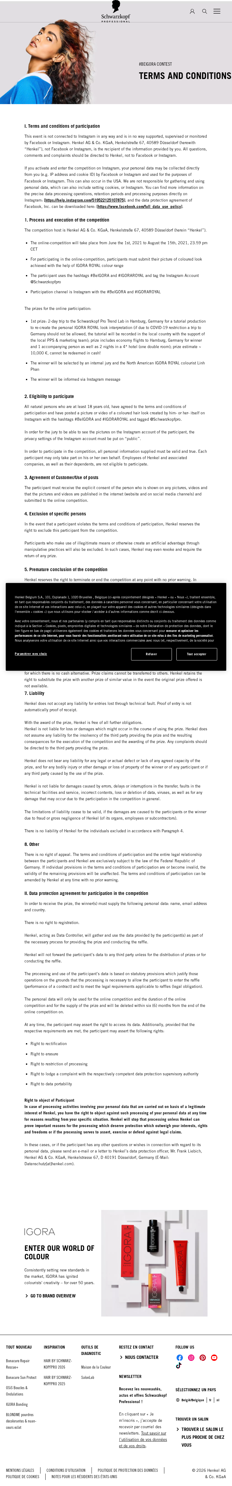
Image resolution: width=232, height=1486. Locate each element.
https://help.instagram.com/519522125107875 (84, 200)
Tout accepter (196, 654)
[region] (116, 627)
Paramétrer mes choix (31, 654)
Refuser (151, 654)
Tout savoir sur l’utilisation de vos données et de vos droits (143, 1439)
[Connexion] (192, 11)
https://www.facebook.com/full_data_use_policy (139, 206)
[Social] (180, 1357)
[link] (218, 1400)
